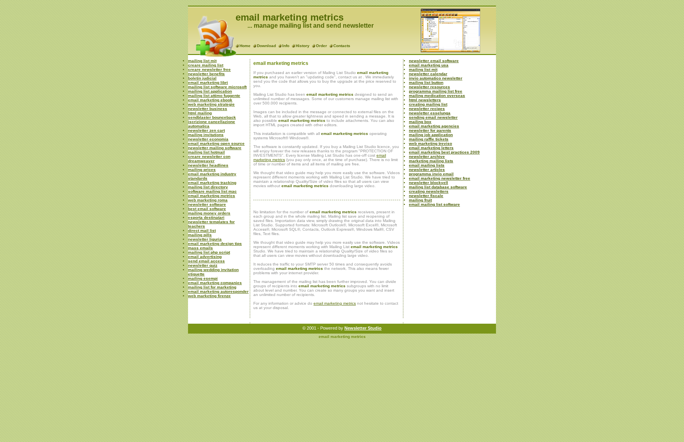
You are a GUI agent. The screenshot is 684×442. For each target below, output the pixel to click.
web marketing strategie (211, 104)
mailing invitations (206, 135)
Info (285, 46)
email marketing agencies (434, 126)
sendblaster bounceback (212, 117)
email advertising (205, 256)
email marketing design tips (215, 243)
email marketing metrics (211, 195)
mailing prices (202, 169)
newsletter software (207, 204)
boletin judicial (202, 78)
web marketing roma (208, 200)
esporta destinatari (206, 217)
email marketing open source (216, 143)
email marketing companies (215, 283)
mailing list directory (208, 187)
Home (245, 46)
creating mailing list (428, 104)
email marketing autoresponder (218, 291)
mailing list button (426, 82)
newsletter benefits (206, 74)
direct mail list (202, 230)
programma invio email (431, 174)
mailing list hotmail (206, 152)
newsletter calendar (428, 74)
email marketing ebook (210, 100)
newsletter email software (434, 61)
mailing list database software (438, 187)
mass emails (200, 248)
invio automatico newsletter (435, 78)
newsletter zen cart (206, 130)
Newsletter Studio (363, 328)
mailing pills (200, 235)
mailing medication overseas (437, 95)
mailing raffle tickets (428, 139)
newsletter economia (208, 139)
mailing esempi (203, 278)
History (303, 46)
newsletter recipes (427, 108)
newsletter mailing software (214, 148)
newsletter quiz (202, 265)
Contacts (341, 46)
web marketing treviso (430, 143)
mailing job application (431, 135)
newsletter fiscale (426, 195)
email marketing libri (208, 82)
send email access (206, 261)
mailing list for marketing (212, 287)
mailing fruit (420, 200)
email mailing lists (427, 165)
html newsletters (425, 100)
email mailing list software (434, 204)
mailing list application (210, 91)
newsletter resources (429, 87)
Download (266, 46)
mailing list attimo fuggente (214, 95)
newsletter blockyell (428, 182)
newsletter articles (427, 169)
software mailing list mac (212, 191)
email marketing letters (431, 148)
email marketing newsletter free (439, 178)
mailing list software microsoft (217, 87)
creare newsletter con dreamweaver (209, 158)
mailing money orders (209, 213)
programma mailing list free (435, 91)
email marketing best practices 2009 (444, 152)
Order (321, 46)
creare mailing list (205, 65)
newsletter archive (427, 156)
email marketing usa (428, 65)
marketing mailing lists (431, 161)
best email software (207, 209)
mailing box (420, 122)
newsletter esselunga (429, 113)
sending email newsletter (433, 117)
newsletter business (207, 108)
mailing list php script (209, 252)
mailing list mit (202, 61)
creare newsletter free (209, 69)
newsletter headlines (208, 165)
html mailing (200, 113)
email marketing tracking (212, 182)
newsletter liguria (205, 239)
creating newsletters (428, 191)
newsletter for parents (430, 130)
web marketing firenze (209, 296)
